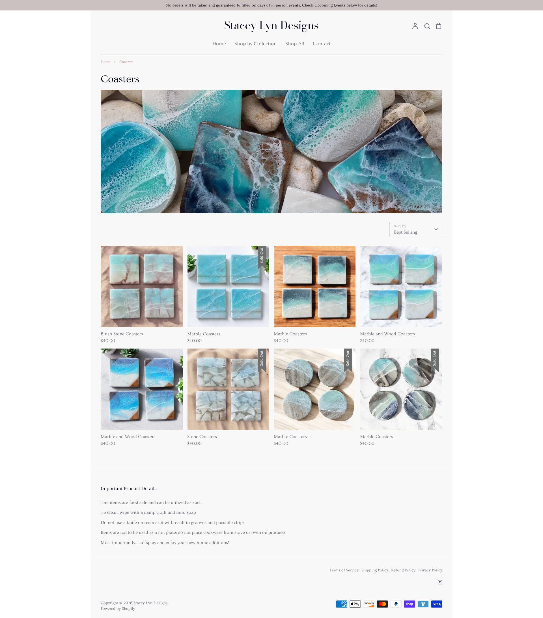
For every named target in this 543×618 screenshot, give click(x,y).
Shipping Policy (374, 570)
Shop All (294, 44)
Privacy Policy (430, 570)
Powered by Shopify (118, 608)
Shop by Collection (255, 44)
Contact (322, 44)
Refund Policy (403, 570)
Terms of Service (344, 570)
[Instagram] (440, 582)
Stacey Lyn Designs (271, 25)
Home (219, 44)
